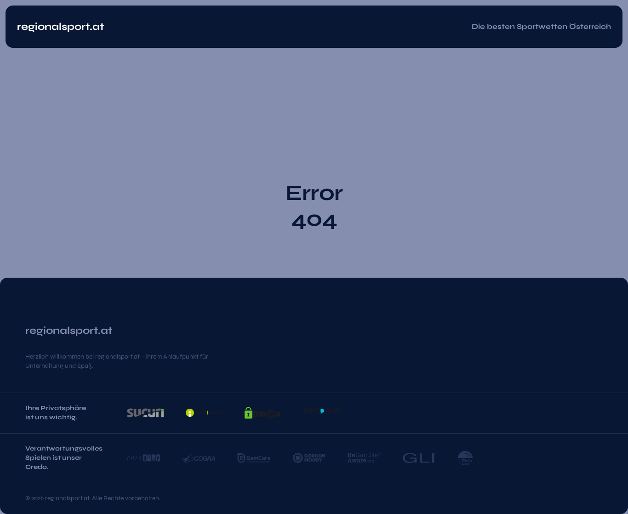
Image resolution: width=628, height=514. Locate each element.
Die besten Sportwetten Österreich (541, 26)
